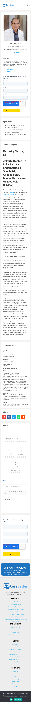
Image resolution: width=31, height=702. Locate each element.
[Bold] (5, 491)
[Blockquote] (17, 491)
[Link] (21, 491)
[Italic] (7, 491)
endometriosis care (9, 194)
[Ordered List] (13, 491)
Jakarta (9, 71)
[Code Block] (19, 491)
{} (23, 491)
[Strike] (11, 491)
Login (6, 480)
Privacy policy (18, 699)
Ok (11, 699)
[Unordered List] (15, 491)
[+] (5, 493)
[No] (29, 696)
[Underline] (9, 491)
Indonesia (10, 69)
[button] (28, 5)
